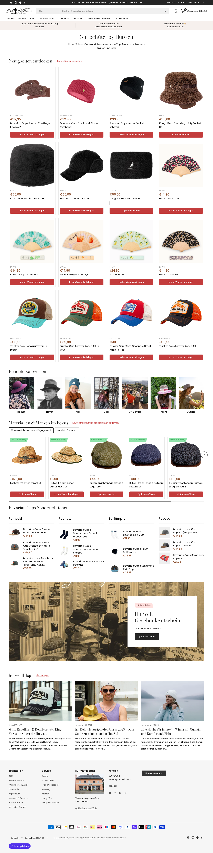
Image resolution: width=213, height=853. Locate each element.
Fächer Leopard (168, 274)
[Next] (204, 395)
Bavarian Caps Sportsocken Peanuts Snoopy (85, 549)
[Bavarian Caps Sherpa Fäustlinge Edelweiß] (32, 90)
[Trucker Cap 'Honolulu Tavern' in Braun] (32, 313)
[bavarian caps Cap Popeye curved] (164, 545)
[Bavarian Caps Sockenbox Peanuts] (64, 564)
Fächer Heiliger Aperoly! (74, 274)
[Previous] (8, 395)
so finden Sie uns (17, 807)
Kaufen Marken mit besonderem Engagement (95, 422)
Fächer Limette (118, 274)
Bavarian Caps (16, 116)
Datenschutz (15, 789)
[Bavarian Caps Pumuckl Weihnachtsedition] (14, 532)
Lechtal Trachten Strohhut (25, 483)
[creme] (116, 203)
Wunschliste (48, 780)
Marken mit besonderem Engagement (31, 430)
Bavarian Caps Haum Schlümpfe (136, 550)
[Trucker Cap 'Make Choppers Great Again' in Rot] (131, 313)
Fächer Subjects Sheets (24, 274)
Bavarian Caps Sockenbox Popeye (188, 556)
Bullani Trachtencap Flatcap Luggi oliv (106, 484)
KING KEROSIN (15, 338)
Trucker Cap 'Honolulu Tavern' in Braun (29, 347)
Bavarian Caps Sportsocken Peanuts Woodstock (85, 533)
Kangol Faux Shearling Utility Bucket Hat (180, 125)
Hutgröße (47, 798)
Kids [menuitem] (32, 18)
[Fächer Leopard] (181, 241)
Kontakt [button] (113, 785)
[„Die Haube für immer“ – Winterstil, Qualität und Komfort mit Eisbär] (172, 701)
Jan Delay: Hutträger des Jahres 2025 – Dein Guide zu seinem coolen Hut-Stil (104, 731)
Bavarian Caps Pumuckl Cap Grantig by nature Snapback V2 (37, 546)
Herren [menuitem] (22, 18)
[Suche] (165, 11)
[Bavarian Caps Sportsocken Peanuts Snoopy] (64, 551)
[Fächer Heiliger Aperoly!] (82, 241)
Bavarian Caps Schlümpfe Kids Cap (138, 567)
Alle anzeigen (42, 675)
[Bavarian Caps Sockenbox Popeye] (164, 558)
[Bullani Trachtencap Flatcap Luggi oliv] (106, 455)
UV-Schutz (135, 412)
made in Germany (67, 430)
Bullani (93, 475)
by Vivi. (162, 191)
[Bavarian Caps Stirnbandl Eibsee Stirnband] (82, 90)
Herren (49, 412)
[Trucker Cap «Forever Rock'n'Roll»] (181, 313)
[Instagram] (15, 2)
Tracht (163, 412)
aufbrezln (39, 26)
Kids (78, 412)
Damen (21, 412)
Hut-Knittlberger (50, 784)
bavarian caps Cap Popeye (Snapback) (185, 530)
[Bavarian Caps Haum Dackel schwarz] (131, 90)
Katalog (46, 789)
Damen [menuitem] (10, 18)
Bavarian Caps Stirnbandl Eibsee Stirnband (79, 125)
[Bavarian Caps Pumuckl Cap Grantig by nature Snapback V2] (14, 547)
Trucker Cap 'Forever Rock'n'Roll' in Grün (80, 347)
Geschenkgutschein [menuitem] (99, 18)
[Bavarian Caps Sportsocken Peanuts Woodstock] (64, 535)
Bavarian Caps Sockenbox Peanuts (88, 563)
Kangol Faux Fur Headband (125, 198)
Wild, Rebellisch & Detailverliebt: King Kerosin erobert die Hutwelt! (35, 731)
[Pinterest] (20, 2)
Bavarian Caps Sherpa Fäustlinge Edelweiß (30, 125)
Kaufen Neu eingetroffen (69, 61)
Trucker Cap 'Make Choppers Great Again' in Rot (130, 347)
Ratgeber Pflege (50, 802)
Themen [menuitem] (78, 18)
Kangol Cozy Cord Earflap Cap (78, 198)
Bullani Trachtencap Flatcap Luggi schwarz (185, 484)
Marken (45, 793)
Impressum (14, 793)
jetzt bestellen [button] (147, 636)
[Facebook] (11, 2)
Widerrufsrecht (16, 780)
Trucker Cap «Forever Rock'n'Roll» (178, 346)
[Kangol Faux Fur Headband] (131, 165)
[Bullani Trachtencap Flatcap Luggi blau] (146, 455)
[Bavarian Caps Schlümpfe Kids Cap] (114, 569)
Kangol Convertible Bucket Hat (28, 198)
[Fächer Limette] (131, 241)
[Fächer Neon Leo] (181, 165)
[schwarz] (111, 203)
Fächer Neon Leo (169, 198)
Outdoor (191, 412)
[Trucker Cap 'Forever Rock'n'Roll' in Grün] (82, 313)
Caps (106, 412)
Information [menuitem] (122, 18)
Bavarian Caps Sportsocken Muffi (133, 533)
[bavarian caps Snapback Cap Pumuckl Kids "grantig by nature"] (14, 563)
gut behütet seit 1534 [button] (86, 808)
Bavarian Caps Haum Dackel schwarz (127, 125)
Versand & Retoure (18, 798)
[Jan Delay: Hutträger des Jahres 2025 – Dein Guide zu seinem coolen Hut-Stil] (106, 701)
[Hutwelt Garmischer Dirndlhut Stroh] (67, 455)
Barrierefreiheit (16, 802)
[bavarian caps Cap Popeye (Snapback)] (164, 532)
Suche (45, 776)
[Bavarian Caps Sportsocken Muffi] (114, 535)
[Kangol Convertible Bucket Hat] (32, 165)
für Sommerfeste (175, 26)
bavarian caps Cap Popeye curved (184, 543)
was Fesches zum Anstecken (108, 26)
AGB (11, 776)
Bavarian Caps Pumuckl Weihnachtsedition (37, 530)
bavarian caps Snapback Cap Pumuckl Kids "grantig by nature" (38, 561)
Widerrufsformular (18, 784)
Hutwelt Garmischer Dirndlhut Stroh (62, 484)
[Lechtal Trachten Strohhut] (27, 455)
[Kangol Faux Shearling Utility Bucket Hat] (181, 90)
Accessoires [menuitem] (47, 18)
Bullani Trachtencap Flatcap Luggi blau (146, 484)
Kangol (162, 116)
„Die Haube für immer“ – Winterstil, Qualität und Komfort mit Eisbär (171, 731)
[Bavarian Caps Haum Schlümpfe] (114, 552)
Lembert (13, 475)
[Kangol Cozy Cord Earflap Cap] (82, 165)
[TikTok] (25, 2)
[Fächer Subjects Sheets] (32, 241)
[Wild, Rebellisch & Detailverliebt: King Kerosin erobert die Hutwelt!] (40, 701)
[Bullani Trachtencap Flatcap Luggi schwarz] (186, 455)
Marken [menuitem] (65, 18)
